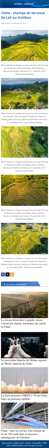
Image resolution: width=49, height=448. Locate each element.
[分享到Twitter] (8, 274)
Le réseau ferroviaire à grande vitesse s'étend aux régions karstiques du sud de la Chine (23, 323)
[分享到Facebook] (3, 274)
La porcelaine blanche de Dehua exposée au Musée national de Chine (24, 361)
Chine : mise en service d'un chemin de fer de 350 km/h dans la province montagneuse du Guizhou (23, 434)
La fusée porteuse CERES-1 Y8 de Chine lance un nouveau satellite (24, 397)
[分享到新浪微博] (12, 274)
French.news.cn (6, 23)
